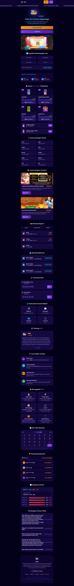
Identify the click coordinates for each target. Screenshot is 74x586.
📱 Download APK (37, 27)
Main (50, 125)
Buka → (49, 286)
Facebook (42, 574)
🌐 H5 (51, 2)
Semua (26, 227)
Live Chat (47, 574)
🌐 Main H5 (37, 31)
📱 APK (46, 2)
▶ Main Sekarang (29, 102)
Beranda (27, 574)
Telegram (32, 574)
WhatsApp (37, 574)
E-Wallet (48, 227)
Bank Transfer (37, 227)
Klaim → (26, 192)
